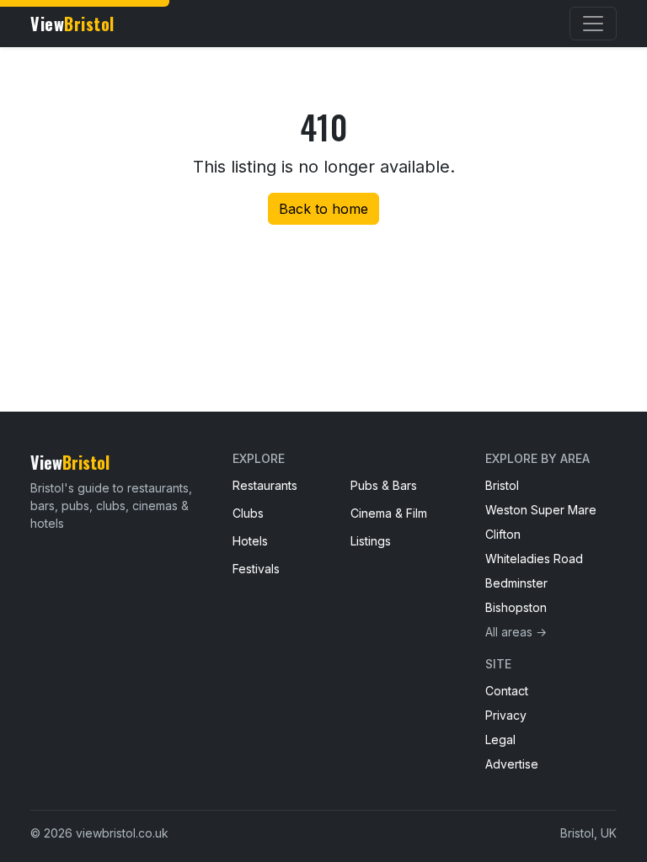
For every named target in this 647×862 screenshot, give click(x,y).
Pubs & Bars (383, 485)
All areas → (516, 632)
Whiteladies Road (534, 558)
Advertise (511, 764)
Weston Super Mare (540, 510)
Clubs (248, 513)
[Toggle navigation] (593, 23)
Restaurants (265, 485)
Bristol (502, 485)
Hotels (250, 541)
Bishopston (516, 607)
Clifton (503, 534)
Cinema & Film (388, 513)
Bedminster (516, 583)
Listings (370, 541)
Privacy (506, 715)
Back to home (323, 208)
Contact (506, 691)
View (72, 23)
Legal (500, 739)
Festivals (256, 568)
